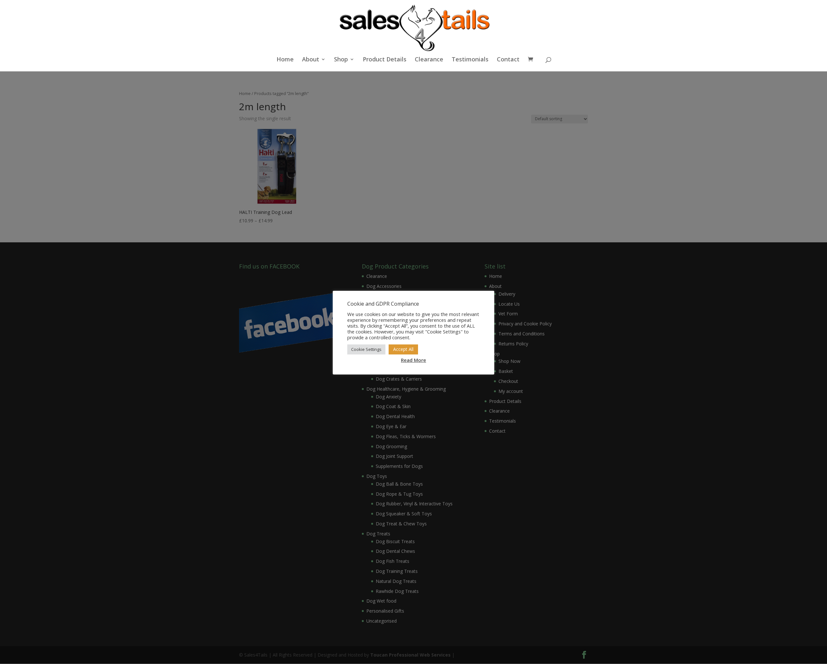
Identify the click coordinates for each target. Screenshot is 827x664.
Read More (413, 360)
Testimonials (470, 60)
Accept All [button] (403, 349)
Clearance (429, 60)
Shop (341, 60)
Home (285, 60)
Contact (508, 60)
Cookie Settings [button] (366, 349)
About (310, 60)
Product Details (384, 60)
